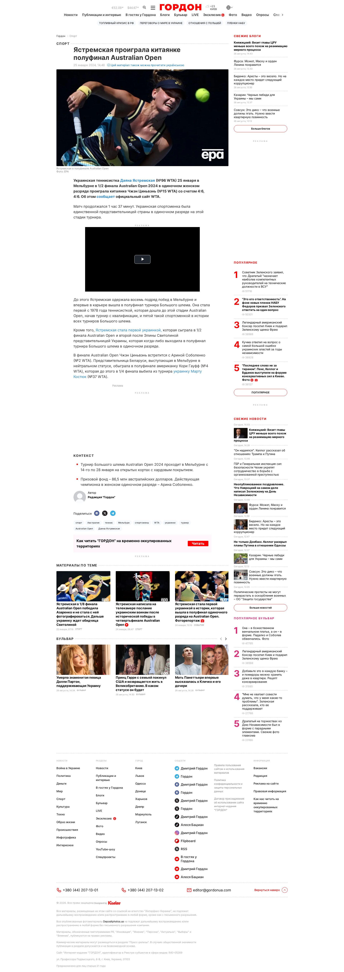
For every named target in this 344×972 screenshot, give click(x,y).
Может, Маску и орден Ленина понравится (255, 62)
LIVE (195, 15)
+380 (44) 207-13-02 (146, 890)
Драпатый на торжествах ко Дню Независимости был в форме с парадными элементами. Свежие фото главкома (262, 728)
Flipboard (188, 841)
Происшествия (67, 830)
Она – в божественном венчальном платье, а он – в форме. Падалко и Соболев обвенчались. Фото (262, 633)
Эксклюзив (212, 15)
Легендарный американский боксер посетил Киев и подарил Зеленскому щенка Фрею (264, 326)
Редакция (260, 776)
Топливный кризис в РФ (116, 23)
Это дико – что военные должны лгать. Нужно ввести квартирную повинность (257, 113)
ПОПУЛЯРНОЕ (245, 262)
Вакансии (260, 768)
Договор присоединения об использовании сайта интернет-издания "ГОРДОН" (229, 804)
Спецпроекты (105, 857)
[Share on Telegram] (113, 513)
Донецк (140, 791)
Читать (198, 543)
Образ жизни (65, 822)
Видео (247, 15)
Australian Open (84, 528)
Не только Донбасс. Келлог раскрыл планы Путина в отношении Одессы (260, 543)
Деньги (61, 783)
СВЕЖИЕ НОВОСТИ (250, 419)
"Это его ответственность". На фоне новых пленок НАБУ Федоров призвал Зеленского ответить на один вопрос (264, 304)
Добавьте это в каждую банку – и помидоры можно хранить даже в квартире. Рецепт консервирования (264, 676)
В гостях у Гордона (141, 15)
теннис (109, 522)
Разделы (101, 760)
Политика (63, 776)
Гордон (60, 35)
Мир (59, 791)
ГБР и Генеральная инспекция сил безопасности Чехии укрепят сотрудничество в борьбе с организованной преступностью (257, 469)
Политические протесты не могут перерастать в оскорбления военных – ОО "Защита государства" (260, 595)
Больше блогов (260, 128)
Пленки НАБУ (236, 23)
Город (139, 760)
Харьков (141, 799)
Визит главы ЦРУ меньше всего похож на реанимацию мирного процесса (260, 46)
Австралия (93, 522)
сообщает (106, 196)
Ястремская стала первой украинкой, (129, 330)
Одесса (140, 783)
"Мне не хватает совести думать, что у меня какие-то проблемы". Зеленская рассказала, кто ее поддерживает (262, 701)
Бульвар (180, 15)
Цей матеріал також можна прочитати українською (147, 65)
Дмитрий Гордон (194, 768)
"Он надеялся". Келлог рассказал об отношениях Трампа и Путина (259, 452)
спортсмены (142, 522)
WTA (156, 522)
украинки (170, 522)
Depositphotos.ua (113, 921)
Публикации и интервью (101, 15)
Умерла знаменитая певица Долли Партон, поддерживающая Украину (78, 682)
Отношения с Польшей (204, 23)
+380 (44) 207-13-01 (80, 890)
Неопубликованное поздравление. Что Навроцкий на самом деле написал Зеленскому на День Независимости (259, 489)
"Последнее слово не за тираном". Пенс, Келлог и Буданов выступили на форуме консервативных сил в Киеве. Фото (264, 373)
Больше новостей (261, 607)
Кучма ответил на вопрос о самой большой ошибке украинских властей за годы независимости (262, 347)
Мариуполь (143, 814)
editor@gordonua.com (212, 890)
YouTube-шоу (105, 849)
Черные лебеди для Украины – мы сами (254, 96)
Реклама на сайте (266, 783)
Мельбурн (124, 522)
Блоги (165, 15)
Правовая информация (270, 791)
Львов (139, 776)
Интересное (64, 845)
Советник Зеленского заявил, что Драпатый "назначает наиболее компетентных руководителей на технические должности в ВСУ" (264, 279)
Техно (60, 814)
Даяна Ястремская (137, 180)
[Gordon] (180, 8)
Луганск (141, 822)
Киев (138, 768)
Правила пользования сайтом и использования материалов (229, 769)
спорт (79, 522)
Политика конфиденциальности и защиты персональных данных (228, 785)
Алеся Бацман (192, 825)
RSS (184, 849)
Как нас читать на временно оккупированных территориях (266, 805)
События (199, 625)
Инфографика (66, 837)
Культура (63, 806)
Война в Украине (68, 768)
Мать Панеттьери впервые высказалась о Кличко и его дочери (198, 682)
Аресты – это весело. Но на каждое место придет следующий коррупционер (260, 79)
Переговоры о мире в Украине (161, 23)
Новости (71, 15)
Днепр (139, 806)
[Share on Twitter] (105, 513)
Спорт (73, 35)
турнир (185, 522)
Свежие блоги (247, 36)
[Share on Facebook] (96, 513)
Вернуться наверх (267, 890)
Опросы (262, 15)
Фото (233, 15)
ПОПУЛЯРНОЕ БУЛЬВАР (254, 618)
